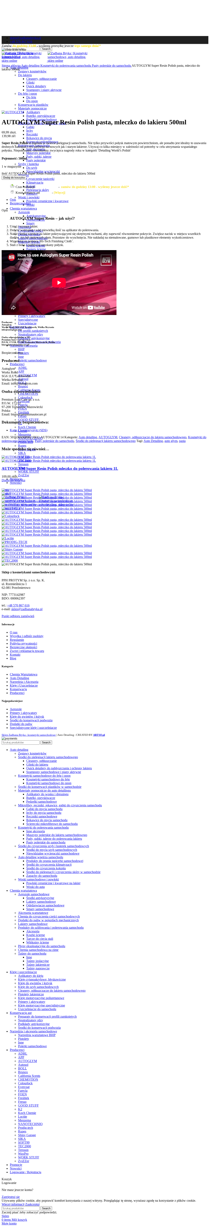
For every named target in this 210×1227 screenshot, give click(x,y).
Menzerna (24, 434)
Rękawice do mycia (39, 138)
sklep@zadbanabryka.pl (26, 609)
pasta (182, 441)
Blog (13, 658)
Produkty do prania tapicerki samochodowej (54, 861)
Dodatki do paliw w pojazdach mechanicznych (48, 920)
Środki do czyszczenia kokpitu (46, 868)
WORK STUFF (28, 471)
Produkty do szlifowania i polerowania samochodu (51, 927)
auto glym (170, 441)
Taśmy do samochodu (32, 953)
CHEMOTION (28, 1079)
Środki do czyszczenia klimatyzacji (49, 864)
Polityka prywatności (23, 643)
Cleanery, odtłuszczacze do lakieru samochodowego (152, 437)
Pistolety (23, 353)
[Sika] (47, 553)
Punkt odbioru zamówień (18, 616)
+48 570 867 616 (18, 605)
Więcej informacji (13, 1204)
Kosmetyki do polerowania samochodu (66, 65)
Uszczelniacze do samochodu (37, 1009)
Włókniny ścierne (37, 942)
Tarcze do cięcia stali (39, 938)
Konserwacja (18, 689)
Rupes (22, 445)
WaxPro (23, 1153)
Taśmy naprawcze (38, 968)
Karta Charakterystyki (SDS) (28, 430)
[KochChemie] (47, 534)
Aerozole (24, 212)
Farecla (22, 405)
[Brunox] (47, 505)
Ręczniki (32, 134)
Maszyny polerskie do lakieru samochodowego (56, 835)
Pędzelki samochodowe (41, 801)
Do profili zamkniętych (33, 330)
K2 (20, 1109)
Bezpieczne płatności (23, 647)
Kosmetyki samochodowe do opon (48, 783)
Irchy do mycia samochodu (43, 812)
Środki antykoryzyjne (40, 898)
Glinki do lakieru (37, 764)
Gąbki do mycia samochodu (44, 809)
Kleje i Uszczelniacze (24, 685)
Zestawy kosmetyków (32, 71)
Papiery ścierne (36, 249)
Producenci (17, 693)
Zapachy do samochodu (41, 875)
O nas (13, 632)
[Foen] (47, 523)
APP (21, 371)
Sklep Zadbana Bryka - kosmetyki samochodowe (29, 734)
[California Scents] (47, 508)
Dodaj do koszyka (14, 177)
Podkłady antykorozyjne (34, 338)
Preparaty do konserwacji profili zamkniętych (47, 1016)
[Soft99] (47, 557)
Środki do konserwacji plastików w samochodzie (49, 786)
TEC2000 (24, 1146)
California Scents (29, 1076)
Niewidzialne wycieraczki (43, 171)
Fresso (22, 1101)
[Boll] (47, 501)
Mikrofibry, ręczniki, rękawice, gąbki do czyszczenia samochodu (60, 805)
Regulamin (17, 639)
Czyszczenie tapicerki (40, 179)
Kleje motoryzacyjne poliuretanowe (41, 998)
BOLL (22, 1068)
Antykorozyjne (36, 216)
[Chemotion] (47, 512)
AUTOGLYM (107, 437)
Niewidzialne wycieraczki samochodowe (52, 853)
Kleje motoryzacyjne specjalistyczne (41, 1005)
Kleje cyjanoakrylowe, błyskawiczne (42, 979)
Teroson (23, 464)
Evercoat (24, 1087)
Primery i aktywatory (31, 316)
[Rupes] (47, 545)
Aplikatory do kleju (30, 975)
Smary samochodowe (40, 909)
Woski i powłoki (28, 197)
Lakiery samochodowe (41, 901)
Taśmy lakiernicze (38, 964)
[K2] (47, 531)
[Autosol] (47, 497)
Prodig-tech (25, 1127)
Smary (30, 223)
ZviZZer (23, 475)
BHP (21, 349)
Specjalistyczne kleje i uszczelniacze (33, 727)
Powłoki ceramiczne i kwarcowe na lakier (53, 883)
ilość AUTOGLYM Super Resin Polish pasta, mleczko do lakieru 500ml (48, 173)
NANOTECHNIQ (30, 1124)
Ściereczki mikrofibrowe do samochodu (52, 824)
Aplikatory (33, 112)
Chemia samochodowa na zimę (38, 950)
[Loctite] (8, 538)
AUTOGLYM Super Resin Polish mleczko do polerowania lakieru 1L (60, 468)
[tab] (109, 200)
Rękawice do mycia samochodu (46, 820)
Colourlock (25, 397)
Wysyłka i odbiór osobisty (26, 636)
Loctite (22, 1116)
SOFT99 (24, 1142)
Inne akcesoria (35, 831)
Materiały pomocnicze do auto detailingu (44, 790)
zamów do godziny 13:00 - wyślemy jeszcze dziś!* (95, 187)
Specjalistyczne (28, 319)
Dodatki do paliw (21, 724)
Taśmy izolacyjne (37, 961)
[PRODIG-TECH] (14, 542)
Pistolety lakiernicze (31, 994)
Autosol (23, 379)
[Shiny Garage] (12, 549)
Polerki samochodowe (32, 360)
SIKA (22, 453)
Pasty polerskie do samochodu (112, 65)
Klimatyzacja (34, 182)
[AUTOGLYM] (47, 494)
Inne (21, 356)
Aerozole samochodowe (33, 894)
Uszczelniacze (27, 323)
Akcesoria (32, 931)
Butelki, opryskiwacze (40, 116)
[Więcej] (59, 192)
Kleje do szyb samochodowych (38, 987)
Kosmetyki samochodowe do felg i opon (44, 775)
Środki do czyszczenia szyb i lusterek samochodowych (53, 846)
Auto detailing (30, 65)
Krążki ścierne (35, 935)
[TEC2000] (10, 560)
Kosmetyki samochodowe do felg (48, 779)
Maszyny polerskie (38, 153)
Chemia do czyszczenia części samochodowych (49, 916)
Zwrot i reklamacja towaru (27, 651)
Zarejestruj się (11, 1197)
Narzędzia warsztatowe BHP (37, 1035)
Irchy (29, 130)
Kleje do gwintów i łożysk (27, 716)
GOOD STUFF (28, 419)
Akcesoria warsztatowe (33, 912)
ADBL (22, 368)
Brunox (23, 386)
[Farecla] (47, 519)
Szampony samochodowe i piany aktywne (53, 772)
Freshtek (23, 412)
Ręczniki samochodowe (41, 816)
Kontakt (15, 654)
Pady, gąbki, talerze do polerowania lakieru (54, 838)
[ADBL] (47, 490)
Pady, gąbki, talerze (38, 156)
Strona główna (11, 65)
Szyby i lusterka (28, 164)
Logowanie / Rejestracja (25, 1172)
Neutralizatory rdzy (30, 334)
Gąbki (30, 127)
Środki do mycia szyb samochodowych (51, 849)
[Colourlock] (10, 516)
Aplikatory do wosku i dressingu (47, 794)
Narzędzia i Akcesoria (24, 681)
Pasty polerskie (36, 160)
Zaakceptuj (32, 1204)
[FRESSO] (47, 527)
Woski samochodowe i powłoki (38, 879)
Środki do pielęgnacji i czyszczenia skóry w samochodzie (63, 872)
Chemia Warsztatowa (23, 674)
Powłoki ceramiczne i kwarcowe (47, 201)
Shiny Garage (27, 1135)
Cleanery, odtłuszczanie (41, 761)
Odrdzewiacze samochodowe (45, 905)
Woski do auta (35, 887)
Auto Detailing (153, 441)
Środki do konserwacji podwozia (31, 720)
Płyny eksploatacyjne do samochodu (41, 946)
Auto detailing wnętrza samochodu (40, 857)
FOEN (22, 1094)
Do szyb (31, 167)
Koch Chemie (27, 427)
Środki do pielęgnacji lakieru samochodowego (106, 441)
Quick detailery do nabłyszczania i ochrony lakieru (59, 768)
